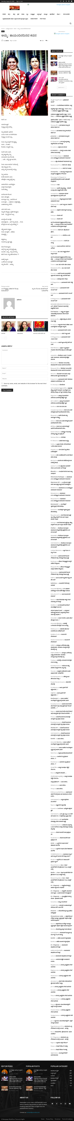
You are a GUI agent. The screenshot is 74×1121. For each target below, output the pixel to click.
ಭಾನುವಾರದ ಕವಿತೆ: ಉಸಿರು (64, 330)
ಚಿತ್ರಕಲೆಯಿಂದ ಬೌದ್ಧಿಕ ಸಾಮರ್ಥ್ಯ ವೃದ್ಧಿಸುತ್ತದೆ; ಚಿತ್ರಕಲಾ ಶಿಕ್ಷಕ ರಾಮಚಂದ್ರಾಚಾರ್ (61, 918)
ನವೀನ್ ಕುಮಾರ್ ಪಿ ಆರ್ (56, 610)
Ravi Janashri (54, 504)
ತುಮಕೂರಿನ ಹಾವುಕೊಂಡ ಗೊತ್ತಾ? (63, 956)
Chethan (53, 528)
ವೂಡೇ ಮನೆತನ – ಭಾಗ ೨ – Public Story (60, 119)
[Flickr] (61, 1103)
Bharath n (54, 471)
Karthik (53, 738)
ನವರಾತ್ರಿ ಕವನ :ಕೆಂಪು (62, 279)
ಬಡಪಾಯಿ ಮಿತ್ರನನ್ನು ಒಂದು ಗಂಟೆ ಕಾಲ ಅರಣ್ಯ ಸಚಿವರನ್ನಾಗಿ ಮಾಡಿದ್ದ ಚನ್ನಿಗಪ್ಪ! (61, 827)
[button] (70, 23)
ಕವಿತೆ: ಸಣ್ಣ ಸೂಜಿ (66, 333)
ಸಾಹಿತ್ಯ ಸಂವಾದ (9, 28)
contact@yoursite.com (33, 1112)
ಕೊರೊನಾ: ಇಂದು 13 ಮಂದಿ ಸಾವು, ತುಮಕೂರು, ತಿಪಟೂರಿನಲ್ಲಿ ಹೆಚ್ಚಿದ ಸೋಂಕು (61, 357)
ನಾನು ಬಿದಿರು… (60, 738)
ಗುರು (58, 184)
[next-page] (5, 338)
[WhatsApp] (28, 45)
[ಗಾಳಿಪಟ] (8, 326)
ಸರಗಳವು (63, 437)
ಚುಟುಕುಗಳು (20, 333)
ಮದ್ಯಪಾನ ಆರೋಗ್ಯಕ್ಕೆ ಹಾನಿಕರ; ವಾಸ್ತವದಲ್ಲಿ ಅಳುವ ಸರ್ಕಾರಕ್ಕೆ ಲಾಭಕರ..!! (60, 612)
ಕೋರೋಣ (62, 384)
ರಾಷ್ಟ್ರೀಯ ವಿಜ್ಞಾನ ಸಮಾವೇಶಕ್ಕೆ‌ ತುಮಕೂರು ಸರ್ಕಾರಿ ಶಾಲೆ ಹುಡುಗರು (60, 313)
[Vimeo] (69, 1)
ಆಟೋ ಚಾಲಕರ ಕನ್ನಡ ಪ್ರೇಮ (64, 938)
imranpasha (54, 171)
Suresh (53, 105)
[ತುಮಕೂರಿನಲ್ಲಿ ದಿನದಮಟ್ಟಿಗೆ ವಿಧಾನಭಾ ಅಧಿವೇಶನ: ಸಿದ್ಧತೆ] (54, 73)
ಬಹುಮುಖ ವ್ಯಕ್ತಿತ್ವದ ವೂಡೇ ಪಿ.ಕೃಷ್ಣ (60, 111)
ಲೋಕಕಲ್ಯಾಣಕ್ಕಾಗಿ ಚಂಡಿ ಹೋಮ (63, 929)
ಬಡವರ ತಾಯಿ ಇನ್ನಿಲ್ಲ (64, 440)
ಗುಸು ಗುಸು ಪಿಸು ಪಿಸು (61, 406)
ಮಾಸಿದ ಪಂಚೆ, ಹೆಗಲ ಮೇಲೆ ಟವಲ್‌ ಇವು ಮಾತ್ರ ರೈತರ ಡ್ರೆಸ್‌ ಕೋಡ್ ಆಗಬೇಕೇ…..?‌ (61, 706)
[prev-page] (2, 338)
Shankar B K (54, 727)
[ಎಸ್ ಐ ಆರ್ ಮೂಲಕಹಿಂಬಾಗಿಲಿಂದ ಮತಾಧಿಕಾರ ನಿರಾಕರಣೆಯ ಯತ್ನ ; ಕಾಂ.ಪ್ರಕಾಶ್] (54, 79)
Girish (52, 843)
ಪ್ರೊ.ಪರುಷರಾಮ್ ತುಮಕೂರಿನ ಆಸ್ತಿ (63, 161)
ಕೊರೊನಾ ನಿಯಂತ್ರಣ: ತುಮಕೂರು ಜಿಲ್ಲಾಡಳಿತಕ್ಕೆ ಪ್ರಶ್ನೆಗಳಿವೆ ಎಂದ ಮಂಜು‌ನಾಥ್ (60, 530)
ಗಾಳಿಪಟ (3, 333)
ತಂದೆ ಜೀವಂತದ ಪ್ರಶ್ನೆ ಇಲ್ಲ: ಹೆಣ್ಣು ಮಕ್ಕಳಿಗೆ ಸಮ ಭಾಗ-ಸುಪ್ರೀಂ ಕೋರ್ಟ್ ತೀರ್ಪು (61, 517)
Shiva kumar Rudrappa (57, 477)
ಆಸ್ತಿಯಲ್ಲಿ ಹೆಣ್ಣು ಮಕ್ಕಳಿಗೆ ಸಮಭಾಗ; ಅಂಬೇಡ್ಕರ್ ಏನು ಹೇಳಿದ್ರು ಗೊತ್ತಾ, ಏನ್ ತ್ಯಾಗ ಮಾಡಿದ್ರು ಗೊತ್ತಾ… (61, 390)
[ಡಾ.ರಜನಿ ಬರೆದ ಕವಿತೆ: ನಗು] (40, 326)
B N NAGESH (54, 150)
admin (7, 40)
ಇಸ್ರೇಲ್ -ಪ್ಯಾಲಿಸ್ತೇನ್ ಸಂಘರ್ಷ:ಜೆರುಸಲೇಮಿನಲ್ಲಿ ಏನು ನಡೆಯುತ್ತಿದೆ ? (61, 350)
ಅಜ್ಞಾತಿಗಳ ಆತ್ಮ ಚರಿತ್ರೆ (61, 805)
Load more (61, 87)
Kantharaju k (54, 698)
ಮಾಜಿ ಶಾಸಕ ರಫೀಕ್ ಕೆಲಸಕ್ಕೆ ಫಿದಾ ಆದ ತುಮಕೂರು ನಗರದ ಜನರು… (61, 794)
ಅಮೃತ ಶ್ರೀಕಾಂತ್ (55, 782)
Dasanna (53, 911)
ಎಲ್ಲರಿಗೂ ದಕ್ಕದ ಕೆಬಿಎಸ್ (61, 1042)
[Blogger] (52, 1103)
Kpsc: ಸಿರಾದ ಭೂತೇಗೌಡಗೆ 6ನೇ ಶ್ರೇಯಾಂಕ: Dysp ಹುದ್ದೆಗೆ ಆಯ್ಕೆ (61, 867)
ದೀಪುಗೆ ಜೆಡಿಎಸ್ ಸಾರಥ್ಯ (61, 1046)
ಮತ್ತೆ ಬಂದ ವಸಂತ (62, 147)
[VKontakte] (69, 1103)
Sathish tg (54, 583)
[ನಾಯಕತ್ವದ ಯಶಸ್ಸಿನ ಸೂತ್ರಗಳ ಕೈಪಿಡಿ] (54, 57)
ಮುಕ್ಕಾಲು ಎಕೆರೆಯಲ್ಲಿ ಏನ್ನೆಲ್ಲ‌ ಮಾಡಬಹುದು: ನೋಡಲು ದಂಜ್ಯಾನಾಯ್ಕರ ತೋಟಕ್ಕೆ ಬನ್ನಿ (60, 647)
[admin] (2, 41)
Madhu (53, 872)
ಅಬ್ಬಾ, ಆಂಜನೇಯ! (62, 902)
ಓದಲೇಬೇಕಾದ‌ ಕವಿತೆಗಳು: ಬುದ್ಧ (64, 105)
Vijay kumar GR (55, 482)
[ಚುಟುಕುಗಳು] (24, 326)
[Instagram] (63, 1)
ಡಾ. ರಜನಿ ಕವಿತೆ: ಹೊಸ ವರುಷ (63, 264)
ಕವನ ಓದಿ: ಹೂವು (66, 165)
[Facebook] (61, 1)
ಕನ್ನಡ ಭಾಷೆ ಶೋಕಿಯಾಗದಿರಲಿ (65, 753)
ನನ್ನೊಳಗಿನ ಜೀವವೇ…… (61, 773)
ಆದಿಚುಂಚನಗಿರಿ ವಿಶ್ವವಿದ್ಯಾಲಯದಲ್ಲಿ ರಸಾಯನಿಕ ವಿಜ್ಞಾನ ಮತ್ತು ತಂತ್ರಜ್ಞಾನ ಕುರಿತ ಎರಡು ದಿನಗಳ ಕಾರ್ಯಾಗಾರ (65, 65)
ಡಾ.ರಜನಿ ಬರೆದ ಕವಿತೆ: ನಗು (39, 333)
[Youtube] (71, 1)
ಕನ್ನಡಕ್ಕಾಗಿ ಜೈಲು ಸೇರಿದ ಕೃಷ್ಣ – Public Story (61, 109)
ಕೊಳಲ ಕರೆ (59, 215)
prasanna (53, 136)
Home (3, 28)
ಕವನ (15, 28)
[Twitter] (66, 1)
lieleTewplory (54, 311)
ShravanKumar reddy (57, 916)
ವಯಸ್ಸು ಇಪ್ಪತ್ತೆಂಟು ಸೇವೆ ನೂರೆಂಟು (63, 986)
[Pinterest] (23, 45)
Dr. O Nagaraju (55, 885)
